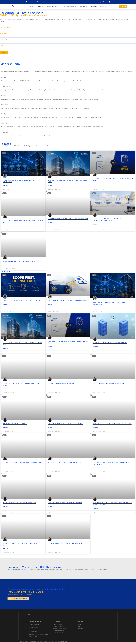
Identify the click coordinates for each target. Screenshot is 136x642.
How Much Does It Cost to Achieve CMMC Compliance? (66, 543)
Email (2, 45)
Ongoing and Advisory (69, 6)
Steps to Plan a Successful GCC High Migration (108, 383)
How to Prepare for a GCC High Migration (61, 383)
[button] (100, 2)
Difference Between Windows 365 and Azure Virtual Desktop (68, 219)
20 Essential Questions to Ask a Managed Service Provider (22, 462)
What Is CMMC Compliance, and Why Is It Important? (65, 503)
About (102, 6)
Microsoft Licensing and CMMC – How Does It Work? (65, 462)
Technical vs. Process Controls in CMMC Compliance (65, 424)
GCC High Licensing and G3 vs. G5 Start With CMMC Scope (22, 301)
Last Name (4, 39)
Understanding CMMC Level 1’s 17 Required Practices (20, 261)
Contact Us (94, 6)
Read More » (5, 185)
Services (39, 6)
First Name (4, 33)
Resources (82, 6)
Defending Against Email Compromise (15, 424)
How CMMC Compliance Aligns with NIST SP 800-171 (19, 503)
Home (31, 6)
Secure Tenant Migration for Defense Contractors (110, 343)
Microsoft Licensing (52, 6)
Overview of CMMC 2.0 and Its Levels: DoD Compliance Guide (112, 424)
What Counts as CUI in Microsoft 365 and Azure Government (68, 300)
